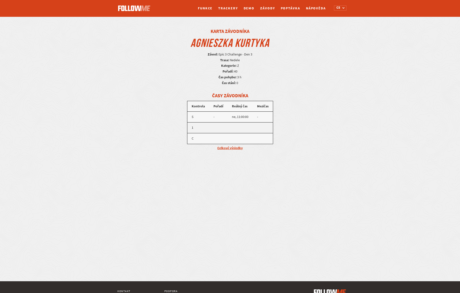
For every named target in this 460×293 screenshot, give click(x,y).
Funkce (205, 8)
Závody (267, 8)
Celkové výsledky (230, 148)
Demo (249, 8)
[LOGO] (135, 6)
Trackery (228, 8)
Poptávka (290, 8)
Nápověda (316, 8)
